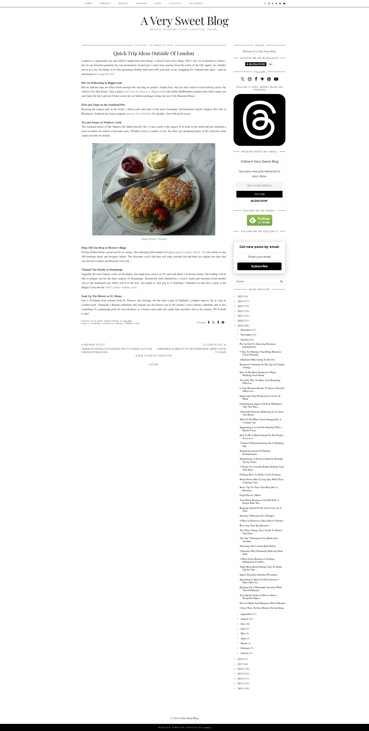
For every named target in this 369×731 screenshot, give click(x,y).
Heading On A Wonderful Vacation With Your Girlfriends (261, 589)
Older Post (191, 348)
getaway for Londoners (138, 113)
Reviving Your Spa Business (254, 525)
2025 (241, 296)
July (243, 624)
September (246, 614)
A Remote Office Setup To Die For (257, 359)
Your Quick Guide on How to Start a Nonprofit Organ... (258, 596)
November (246, 334)
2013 (241, 683)
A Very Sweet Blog (185, 20)
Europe (96, 323)
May (243, 633)
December (246, 329)
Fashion (141, 3)
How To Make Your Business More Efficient (262, 603)
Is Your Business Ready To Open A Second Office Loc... (262, 389)
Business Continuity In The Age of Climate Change (262, 366)
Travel (119, 323)
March (244, 643)
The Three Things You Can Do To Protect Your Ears (261, 531)
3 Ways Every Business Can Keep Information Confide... (257, 560)
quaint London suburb (188, 252)
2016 (241, 668)
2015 (241, 673)
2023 (241, 306)
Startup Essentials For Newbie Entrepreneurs (255, 452)
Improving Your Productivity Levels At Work (260, 397)
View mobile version (153, 355)
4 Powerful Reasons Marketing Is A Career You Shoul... (261, 413)
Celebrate (196, 3)
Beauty (123, 3)
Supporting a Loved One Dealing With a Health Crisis (261, 428)
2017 (241, 664)
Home (88, 3)
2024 (241, 301)
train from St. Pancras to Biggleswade (144, 91)
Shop (157, 3)
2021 (241, 315)
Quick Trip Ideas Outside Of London (258, 574)
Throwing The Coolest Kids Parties (258, 546)
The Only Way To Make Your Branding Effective (260, 381)
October (245, 339)
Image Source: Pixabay (154, 239)
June (243, 628)
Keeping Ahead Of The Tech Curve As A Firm (261, 509)
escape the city (106, 74)
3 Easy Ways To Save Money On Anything (262, 608)
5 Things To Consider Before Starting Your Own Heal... (262, 468)
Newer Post (116, 348)
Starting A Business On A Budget (257, 515)
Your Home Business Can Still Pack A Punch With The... (259, 501)
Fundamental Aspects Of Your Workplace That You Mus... (261, 405)
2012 (241, 688)
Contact (105, 3)
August (245, 619)
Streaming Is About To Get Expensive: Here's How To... (259, 581)
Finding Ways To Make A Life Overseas (260, 474)
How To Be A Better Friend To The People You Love (261, 436)
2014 (241, 678)
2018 (241, 659)
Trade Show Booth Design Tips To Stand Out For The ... (261, 568)
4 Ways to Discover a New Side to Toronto (261, 520)
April (244, 638)
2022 (241, 311)
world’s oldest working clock (121, 287)
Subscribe (259, 266)
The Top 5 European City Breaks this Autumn (259, 539)
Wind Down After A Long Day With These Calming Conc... (262, 481)
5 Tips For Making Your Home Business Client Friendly (260, 353)
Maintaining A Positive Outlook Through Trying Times (261, 460)
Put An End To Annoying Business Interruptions (258, 345)
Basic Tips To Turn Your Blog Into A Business (259, 488)
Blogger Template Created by (184, 727)
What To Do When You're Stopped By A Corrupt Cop (260, 421)
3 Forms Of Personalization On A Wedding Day (262, 444)
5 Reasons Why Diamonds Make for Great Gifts (261, 552)
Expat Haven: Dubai (250, 495)
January (245, 653)
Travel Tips (132, 323)
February (245, 648)
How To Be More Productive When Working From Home (258, 373)
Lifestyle (175, 3)
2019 (241, 325)
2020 (241, 320)
